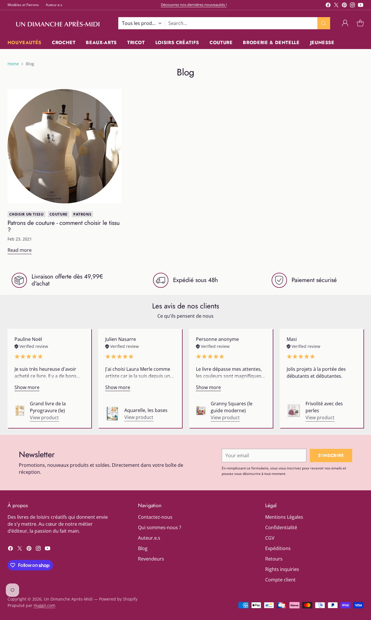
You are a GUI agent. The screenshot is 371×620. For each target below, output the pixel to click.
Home (13, 63)
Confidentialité (281, 527)
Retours (274, 559)
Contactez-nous (155, 517)
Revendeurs (151, 559)
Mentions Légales (284, 517)
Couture (59, 214)
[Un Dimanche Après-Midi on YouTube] (360, 6)
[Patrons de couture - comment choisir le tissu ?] (65, 146)
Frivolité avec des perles (324, 407)
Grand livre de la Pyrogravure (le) (48, 407)
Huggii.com (44, 605)
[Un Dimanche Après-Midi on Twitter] (336, 6)
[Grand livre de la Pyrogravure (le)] (20, 410)
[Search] (323, 23)
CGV (269, 538)
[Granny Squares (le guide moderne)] (201, 411)
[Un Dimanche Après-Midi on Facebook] (328, 6)
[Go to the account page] (345, 23)
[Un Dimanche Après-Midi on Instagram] (352, 6)
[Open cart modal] (360, 23)
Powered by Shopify (118, 599)
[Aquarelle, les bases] (112, 413)
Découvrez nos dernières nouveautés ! (194, 4)
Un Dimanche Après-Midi (68, 599)
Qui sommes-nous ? (159, 527)
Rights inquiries (282, 569)
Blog (143, 548)
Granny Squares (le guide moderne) (231, 407)
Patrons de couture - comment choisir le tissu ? (64, 226)
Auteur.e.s (149, 538)
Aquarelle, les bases (146, 410)
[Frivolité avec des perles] (294, 411)
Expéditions (278, 548)
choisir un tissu (26, 214)
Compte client (280, 579)
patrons (82, 214)
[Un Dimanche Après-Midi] (58, 23)
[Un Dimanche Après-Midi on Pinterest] (344, 6)
